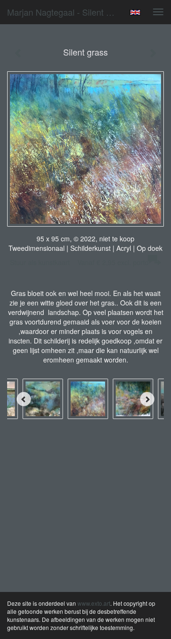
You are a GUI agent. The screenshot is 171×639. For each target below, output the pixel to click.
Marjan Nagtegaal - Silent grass (65, 12)
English (135, 12)
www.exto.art (93, 603)
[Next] (147, 399)
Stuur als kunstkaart (79, 262)
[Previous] (24, 399)
